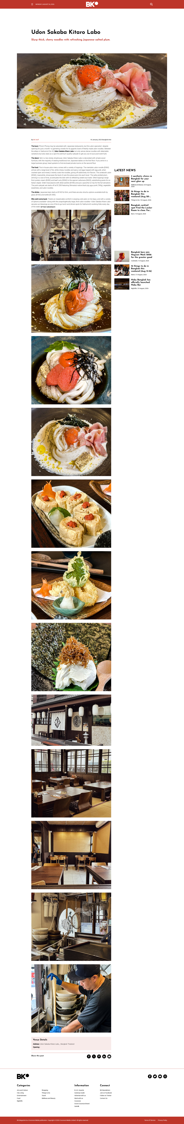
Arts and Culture (22, 1090)
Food (18, 1098)
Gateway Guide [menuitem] (79, 1093)
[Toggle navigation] (32, 4)
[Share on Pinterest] (99, 1056)
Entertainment (21, 1095)
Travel (44, 1095)
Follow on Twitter (105, 1095)
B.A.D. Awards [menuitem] (79, 1090)
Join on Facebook (106, 1093)
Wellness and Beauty (48, 1098)
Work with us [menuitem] (78, 1098)
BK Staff (36, 140)
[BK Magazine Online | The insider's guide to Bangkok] (92, 4)
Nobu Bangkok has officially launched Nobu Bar (140, 282)
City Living (20, 1093)
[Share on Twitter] (94, 1056)
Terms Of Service (149, 1120)
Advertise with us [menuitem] (80, 1095)
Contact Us (103, 1098)
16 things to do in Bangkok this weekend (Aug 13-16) (141, 268)
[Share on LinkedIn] (104, 1056)
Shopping (45, 1090)
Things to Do (46, 1093)
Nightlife (19, 1101)
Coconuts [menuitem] (77, 1101)
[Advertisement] (134, 152)
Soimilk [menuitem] (76, 1106)
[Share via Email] (109, 1056)
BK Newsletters (105, 1090)
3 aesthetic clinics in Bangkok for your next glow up (141, 178)
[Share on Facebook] (89, 1056)
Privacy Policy (162, 1120)
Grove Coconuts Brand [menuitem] (81, 1103)
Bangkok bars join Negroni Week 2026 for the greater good (141, 254)
